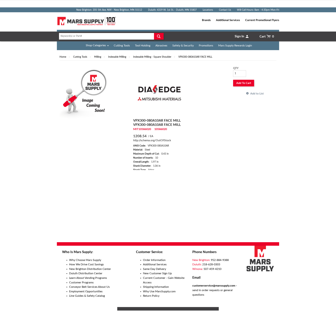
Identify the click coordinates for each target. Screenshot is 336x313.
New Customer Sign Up (157, 273)
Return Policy (151, 295)
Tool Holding (142, 45)
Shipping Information (156, 286)
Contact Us (225, 10)
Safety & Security (183, 45)
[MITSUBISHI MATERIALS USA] (159, 92)
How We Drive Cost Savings (86, 264)
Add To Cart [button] (243, 83)
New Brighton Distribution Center (90, 269)
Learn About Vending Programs (88, 278)
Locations (208, 10)
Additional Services (155, 264)
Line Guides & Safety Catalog (87, 295)
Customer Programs (81, 282)
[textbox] (110, 36)
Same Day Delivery (154, 269)
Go (159, 36)
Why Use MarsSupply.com (159, 291)
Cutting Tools (122, 45)
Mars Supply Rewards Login (235, 45)
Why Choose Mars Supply (85, 260)
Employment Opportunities (86, 291)
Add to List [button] (257, 93)
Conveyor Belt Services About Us (89, 286)
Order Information (154, 260)
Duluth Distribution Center (85, 273)
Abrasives (161, 45)
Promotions (206, 45)
